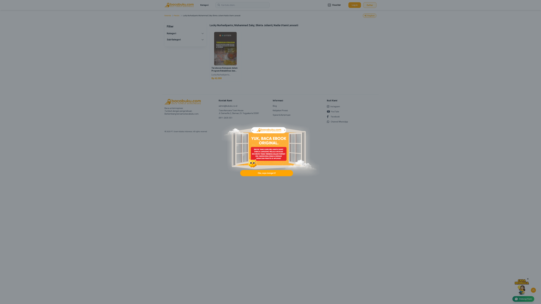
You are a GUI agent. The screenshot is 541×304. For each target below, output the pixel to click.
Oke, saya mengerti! (267, 173)
